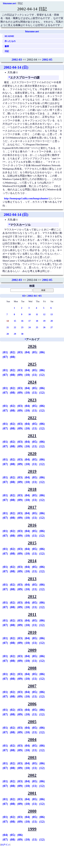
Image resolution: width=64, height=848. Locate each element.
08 (12, 357)
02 (12, 352)
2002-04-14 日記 (32, 9)
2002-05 (47, 59)
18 (37, 321)
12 (44, 314)
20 (51, 321)
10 (29, 314)
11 (37, 314)
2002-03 (17, 59)
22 (15, 327)
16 (22, 321)
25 (37, 327)
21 (8, 327)
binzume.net (9, 3)
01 (5, 352)
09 (20, 375)
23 (22, 327)
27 (51, 327)
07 (5, 357)
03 (23, 295)
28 (8, 334)
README (9, 36)
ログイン (5, 844)
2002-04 (32, 295)
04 (27, 352)
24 (29, 327)
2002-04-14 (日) (16, 67)
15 (15, 321)
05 (40, 295)
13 (51, 314)
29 (15, 334)
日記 (7, 51)
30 (22, 334)
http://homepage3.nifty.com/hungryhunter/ (26, 198)
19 (44, 321)
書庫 (7, 46)
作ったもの (10, 41)
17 (29, 321)
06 (42, 352)
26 (44, 327)
